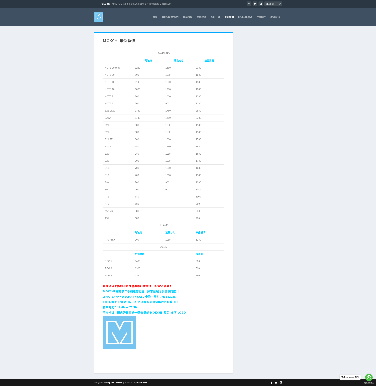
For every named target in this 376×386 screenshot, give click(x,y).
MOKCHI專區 (245, 17)
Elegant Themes (114, 382)
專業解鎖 (187, 17)
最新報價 (229, 17)
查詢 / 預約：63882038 (160, 296)
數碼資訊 (275, 17)
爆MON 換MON (170, 17)
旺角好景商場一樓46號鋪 (133, 312)
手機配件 (261, 17)
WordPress (141, 382)
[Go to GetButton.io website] (369, 383)
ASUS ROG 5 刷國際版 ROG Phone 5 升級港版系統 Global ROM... (142, 3)
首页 (155, 17)
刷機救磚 (201, 17)
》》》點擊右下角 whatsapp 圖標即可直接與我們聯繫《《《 (140, 302)
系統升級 (215, 17)
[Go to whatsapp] (369, 377)
